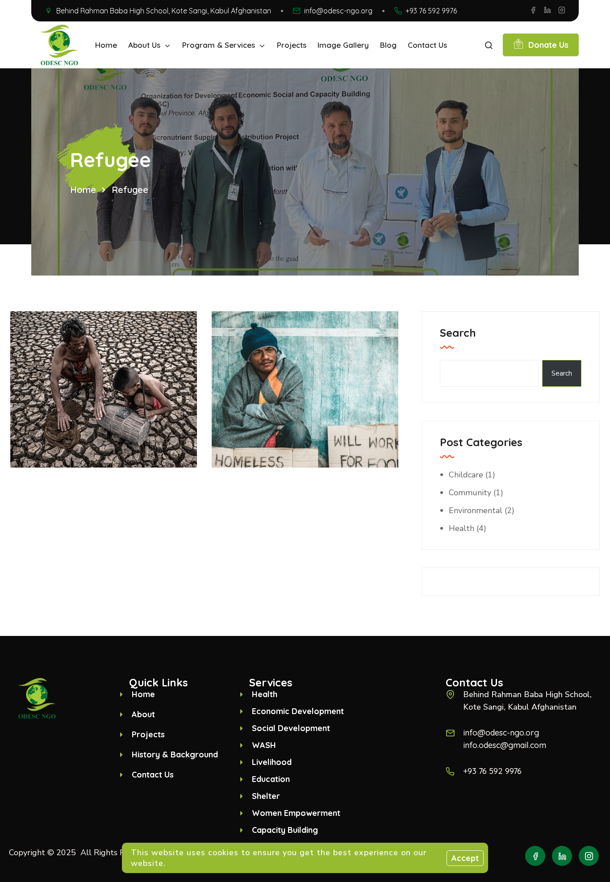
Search (458, 332)
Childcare (466, 474)
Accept (465, 858)
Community (470, 492)
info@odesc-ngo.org (338, 10)
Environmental (475, 510)
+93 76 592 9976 (431, 10)
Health (461, 528)
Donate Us (548, 45)
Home (83, 189)
